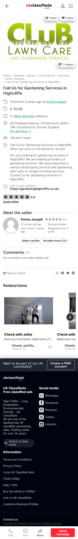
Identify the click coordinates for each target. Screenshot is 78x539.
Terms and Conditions (17, 459)
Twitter (49, 417)
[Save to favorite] (50, 347)
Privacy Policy (12, 465)
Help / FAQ (10, 485)
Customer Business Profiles (20, 504)
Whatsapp (52, 395)
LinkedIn (50, 424)
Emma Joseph (56, 102)
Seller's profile (31, 240)
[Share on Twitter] (67, 273)
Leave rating (10, 201)
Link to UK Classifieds (17, 497)
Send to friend (15, 273)
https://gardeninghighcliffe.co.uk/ (34, 189)
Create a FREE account (60, 364)
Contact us (10, 519)
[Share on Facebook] (62, 273)
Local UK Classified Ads (18, 472)
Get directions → (20, 131)
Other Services (24, 116)
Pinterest (51, 410)
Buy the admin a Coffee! (19, 491)
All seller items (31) (55, 240)
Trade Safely (11, 478)
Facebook (51, 402)
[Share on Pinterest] (73, 273)
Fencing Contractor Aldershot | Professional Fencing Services (28, 339)
